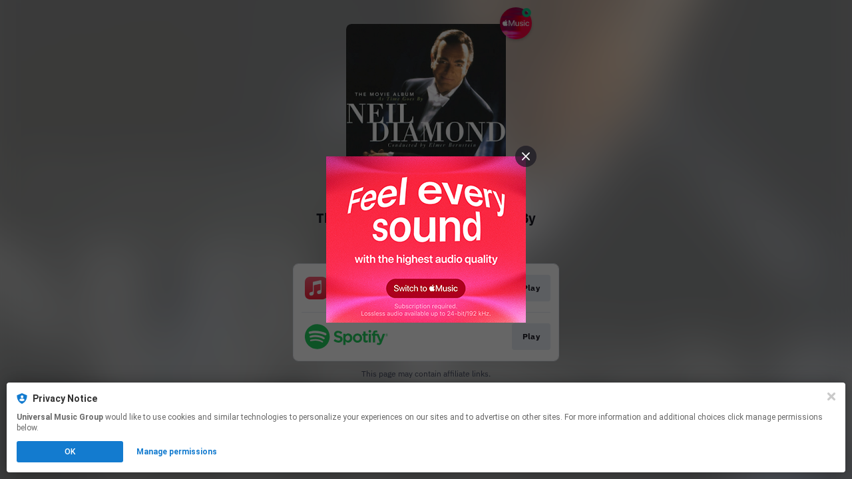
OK (70, 451)
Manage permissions (176, 451)
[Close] (831, 396)
